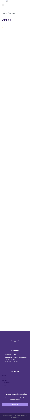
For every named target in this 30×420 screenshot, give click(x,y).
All (2, 27)
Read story (5, 77)
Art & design (19, 27)
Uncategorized (20, 30)
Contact (4, 385)
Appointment (6, 383)
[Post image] (15, 44)
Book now (15, 404)
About (4, 378)
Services (4, 380)
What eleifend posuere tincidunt (15, 298)
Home (4, 375)
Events (4, 30)
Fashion (10, 30)
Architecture (9, 27)
